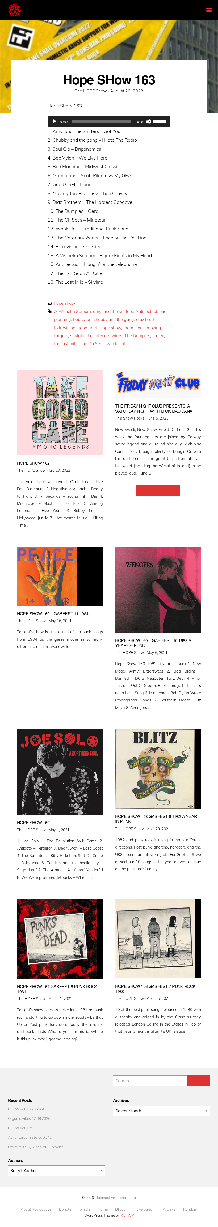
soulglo (77, 335)
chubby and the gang (114, 319)
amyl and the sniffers (113, 311)
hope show (64, 303)
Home (103, 1209)
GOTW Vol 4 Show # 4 (26, 1109)
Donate (65, 1209)
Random (190, 1209)
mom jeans (134, 327)
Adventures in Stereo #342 (30, 1137)
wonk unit (116, 343)
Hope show (110, 327)
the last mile (66, 343)
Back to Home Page (158, 490)
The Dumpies (137, 335)
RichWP (127, 1215)
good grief (87, 327)
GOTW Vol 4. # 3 (21, 1128)
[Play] (54, 121)
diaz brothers (148, 319)
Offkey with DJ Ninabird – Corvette (36, 1146)
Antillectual (146, 311)
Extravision (64, 327)
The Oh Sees (92, 343)
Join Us (84, 1209)
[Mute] (148, 121)
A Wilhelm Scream (72, 311)
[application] (109, 121)
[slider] (160, 121)
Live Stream (146, 1209)
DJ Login (122, 1209)
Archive (169, 1209)
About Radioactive (36, 1209)
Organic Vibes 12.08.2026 (29, 1118)
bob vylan (82, 319)
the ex (158, 335)
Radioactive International (116, 1197)
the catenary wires (104, 335)
